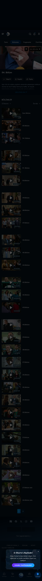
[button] (38, 551)
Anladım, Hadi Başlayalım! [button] (23, 565)
